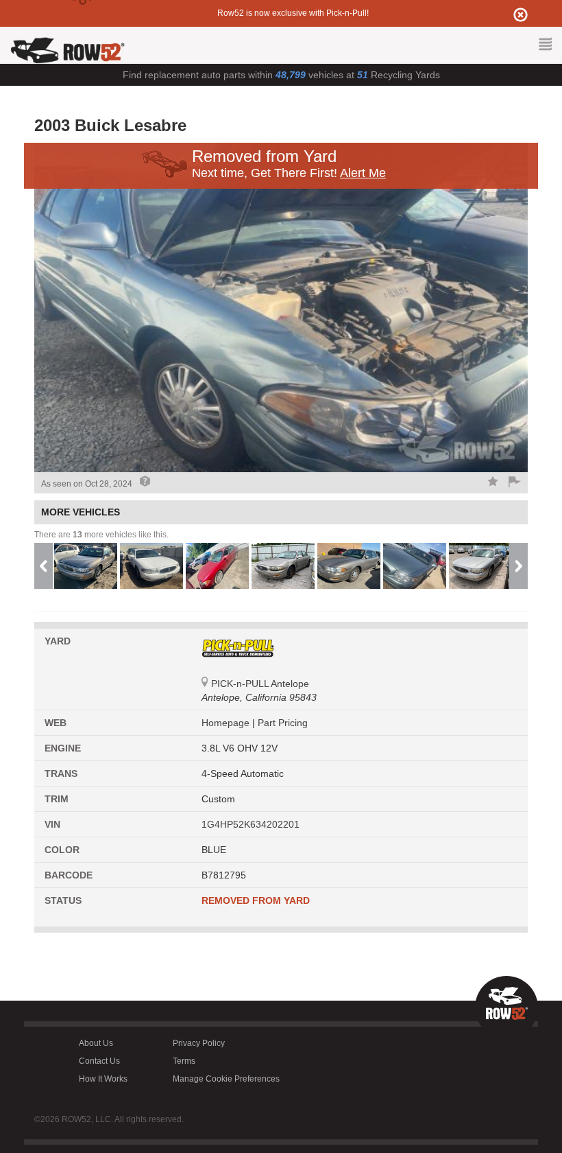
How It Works (103, 1079)
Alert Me (363, 173)
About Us (96, 1043)
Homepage (226, 722)
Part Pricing (283, 722)
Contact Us (99, 1061)
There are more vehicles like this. (101, 534)
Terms (184, 1061)
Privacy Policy (199, 1043)
